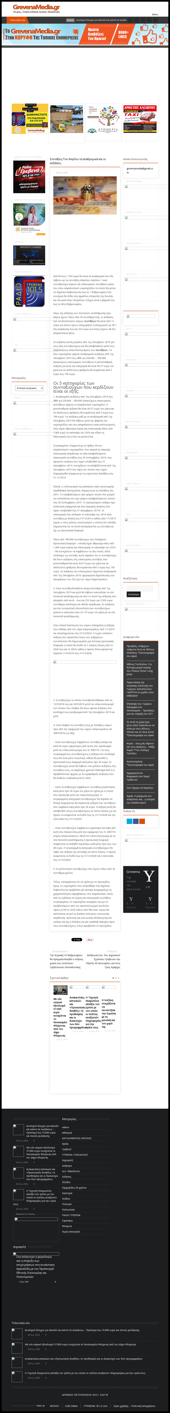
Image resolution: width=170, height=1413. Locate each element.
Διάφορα (67, 1165)
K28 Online (71, 1406)
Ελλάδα (66, 1182)
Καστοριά (67, 1193)
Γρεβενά (66, 1149)
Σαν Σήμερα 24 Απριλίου (140, 787)
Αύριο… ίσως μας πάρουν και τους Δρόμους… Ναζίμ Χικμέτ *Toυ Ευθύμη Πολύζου (141, 748)
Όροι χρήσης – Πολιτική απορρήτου (134, 1406)
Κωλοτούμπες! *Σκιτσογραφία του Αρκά (140, 763)
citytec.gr (40, 1405)
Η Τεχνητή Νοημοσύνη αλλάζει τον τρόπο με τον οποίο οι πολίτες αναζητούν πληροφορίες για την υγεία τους (77, 1012)
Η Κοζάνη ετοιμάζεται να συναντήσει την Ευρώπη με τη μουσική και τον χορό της (93, 1013)
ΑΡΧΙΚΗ (54, 1406)
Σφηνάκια (67, 1220)
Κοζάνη (66, 1198)
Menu (155, 9)
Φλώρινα (67, 1226)
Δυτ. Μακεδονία (71, 1171)
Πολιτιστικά (68, 1209)
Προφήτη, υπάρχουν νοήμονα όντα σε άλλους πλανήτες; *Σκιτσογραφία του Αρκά (140, 651)
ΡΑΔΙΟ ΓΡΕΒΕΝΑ (71, 1215)
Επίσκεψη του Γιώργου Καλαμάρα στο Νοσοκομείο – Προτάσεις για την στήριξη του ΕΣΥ (140, 708)
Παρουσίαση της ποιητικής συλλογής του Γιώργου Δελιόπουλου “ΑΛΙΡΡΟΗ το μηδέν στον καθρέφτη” (140, 689)
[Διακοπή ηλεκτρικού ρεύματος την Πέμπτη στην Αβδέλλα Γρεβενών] (109, 989)
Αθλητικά (67, 1132)
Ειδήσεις (66, 1176)
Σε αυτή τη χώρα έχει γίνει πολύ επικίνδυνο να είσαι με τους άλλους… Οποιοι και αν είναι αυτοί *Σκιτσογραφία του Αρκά (141, 728)
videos (65, 1127)
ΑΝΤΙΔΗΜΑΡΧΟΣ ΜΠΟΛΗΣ (76, 1138)
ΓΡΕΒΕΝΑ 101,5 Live (95, 1406)
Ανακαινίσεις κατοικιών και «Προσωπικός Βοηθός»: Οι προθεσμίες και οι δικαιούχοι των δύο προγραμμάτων (62, 1012)
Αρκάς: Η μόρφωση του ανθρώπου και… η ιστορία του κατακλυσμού (141, 799)
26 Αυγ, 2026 (61, 1031)
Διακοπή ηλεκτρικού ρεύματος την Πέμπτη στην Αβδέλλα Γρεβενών (108, 1007)
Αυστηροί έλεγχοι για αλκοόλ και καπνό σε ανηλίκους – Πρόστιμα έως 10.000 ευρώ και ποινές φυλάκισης (42, 1130)
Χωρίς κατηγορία (71, 1231)
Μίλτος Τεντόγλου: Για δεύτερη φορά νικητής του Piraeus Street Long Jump (140, 669)
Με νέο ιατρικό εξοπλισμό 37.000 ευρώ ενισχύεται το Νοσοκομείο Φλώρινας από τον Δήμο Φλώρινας (41, 1152)
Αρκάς (65, 1143)
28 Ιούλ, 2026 (24, 1274)
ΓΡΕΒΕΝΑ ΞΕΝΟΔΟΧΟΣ (75, 1154)
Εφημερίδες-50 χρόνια (74, 1187)
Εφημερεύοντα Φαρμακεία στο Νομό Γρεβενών (138, 776)
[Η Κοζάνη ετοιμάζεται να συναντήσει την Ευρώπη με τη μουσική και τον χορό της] (93, 990)
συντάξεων (90, 321)
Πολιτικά (66, 1204)
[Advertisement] (85, 80)
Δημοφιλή (67, 1160)
